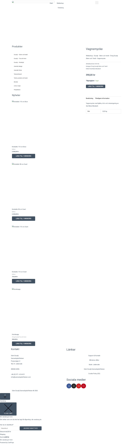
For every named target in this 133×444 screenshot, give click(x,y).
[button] (96, 2)
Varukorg (61, 8)
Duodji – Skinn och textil (21, 54)
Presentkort (17, 89)
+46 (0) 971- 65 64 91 (18, 374)
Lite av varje (17, 86)
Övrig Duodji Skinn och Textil (99, 66)
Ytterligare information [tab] (102, 98)
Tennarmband (18, 74)
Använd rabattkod (31, 428)
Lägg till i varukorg (95, 86)
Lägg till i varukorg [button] (23, 156)
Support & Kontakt (94, 355)
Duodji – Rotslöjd (19, 62)
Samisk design (18, 66)
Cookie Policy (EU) (94, 373)
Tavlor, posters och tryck (21, 78)
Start (51, 3)
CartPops (11, 442)
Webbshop (60, 3)
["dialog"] (66, 422)
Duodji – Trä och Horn (20, 58)
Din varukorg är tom (6, 440)
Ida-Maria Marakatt (95, 68)
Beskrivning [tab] (89, 98)
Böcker (16, 82)
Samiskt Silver (18, 70)
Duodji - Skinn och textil (101, 56)
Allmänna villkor (94, 360)
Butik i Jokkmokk (94, 364)
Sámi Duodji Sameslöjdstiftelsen (94, 369)
